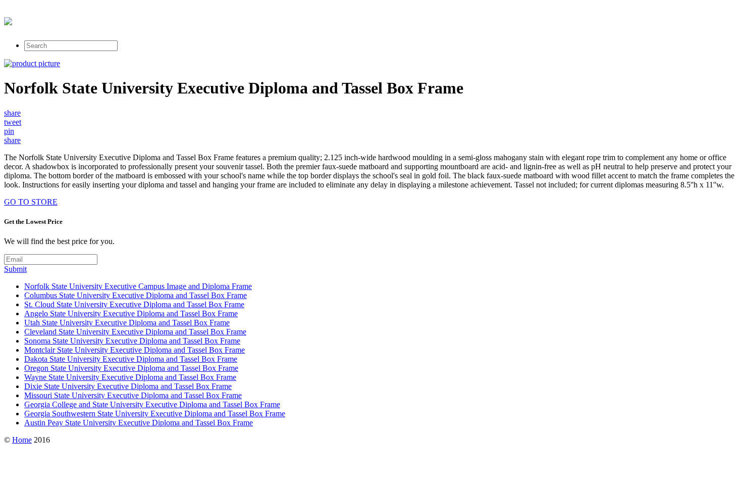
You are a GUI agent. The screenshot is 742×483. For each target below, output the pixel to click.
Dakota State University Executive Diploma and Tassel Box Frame (130, 359)
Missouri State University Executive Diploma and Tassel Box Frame (133, 395)
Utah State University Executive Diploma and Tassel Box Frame (127, 322)
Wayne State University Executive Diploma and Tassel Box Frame (130, 377)
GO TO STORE (31, 202)
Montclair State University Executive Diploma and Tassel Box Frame (134, 350)
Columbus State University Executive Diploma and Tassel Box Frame (135, 295)
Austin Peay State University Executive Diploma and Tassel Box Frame (138, 422)
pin (9, 131)
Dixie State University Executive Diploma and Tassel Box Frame (128, 386)
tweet (12, 122)
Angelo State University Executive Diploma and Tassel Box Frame (131, 313)
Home (22, 440)
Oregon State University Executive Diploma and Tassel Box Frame (131, 368)
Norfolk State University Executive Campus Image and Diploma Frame (138, 286)
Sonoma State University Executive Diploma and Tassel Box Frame (132, 340)
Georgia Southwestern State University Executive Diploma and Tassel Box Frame (154, 413)
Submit (15, 269)
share (12, 113)
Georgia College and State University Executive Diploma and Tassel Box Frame (152, 404)
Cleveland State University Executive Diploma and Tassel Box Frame (135, 331)
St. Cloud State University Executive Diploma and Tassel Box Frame (134, 304)
